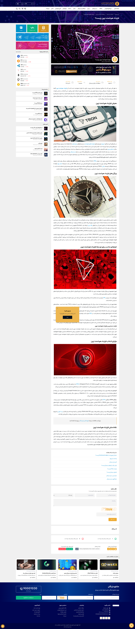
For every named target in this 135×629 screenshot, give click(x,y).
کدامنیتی (65, 594)
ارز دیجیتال (73, 152)
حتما (67, 317)
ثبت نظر (112, 519)
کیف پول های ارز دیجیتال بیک (50, 573)
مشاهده (116, 577)
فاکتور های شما (37, 612)
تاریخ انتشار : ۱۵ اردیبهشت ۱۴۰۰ (93, 571)
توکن (103, 166)
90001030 (30, 588)
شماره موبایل (90, 594)
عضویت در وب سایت (36, 610)
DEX (90, 314)
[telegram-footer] (109, 618)
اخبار (74, 9)
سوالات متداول (81, 608)
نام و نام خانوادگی (115, 594)
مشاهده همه (18, 51)
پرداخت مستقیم (37, 614)
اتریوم (103, 144)
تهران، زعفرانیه (105, 608)
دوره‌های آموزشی (108, 9)
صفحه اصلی (116, 9)
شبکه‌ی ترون (111, 149)
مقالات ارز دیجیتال (110, 14)
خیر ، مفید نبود (62, 549)
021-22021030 (105, 610)
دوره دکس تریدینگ (84, 421)
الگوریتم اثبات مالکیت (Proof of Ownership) (25, 573)
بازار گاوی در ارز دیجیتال (112, 479)
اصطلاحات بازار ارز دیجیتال (100, 14)
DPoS (77, 384)
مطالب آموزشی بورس (62, 608)
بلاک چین (90, 225)
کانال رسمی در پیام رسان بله (78, 616)
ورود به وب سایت (37, 608)
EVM (104, 400)
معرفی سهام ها (63, 612)
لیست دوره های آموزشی (61, 610)
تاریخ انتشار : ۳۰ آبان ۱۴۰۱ (32, 571)
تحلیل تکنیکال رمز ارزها (62, 614)
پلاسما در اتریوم (113, 459)
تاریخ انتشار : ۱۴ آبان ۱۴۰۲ (73, 571)
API (104, 298)
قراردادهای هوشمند (89, 144)
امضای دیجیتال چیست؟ (112, 472)
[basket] (22, 9)
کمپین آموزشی (58, 9)
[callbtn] (2, 626)
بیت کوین (60, 412)
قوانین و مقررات (81, 614)
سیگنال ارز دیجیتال (82, 9)
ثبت (40, 594)
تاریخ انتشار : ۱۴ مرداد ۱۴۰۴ (114, 571)
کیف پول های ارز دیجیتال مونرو (91, 573)
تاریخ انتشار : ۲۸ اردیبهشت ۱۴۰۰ (51, 571)
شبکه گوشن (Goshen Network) (70, 573)
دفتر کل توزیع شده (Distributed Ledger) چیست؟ (106, 455)
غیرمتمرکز (74, 144)
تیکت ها (38, 616)
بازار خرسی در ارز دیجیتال (111, 476)
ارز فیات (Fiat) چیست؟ (112, 469)
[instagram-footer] (103, 618)
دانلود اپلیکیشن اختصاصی (79, 610)
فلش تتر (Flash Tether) (113, 573)
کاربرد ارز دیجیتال (113, 462)
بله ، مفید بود (69, 549)
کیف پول (60, 164)
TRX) (95, 161)
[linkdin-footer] (101, 618)
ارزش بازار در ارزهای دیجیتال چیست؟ (109, 465)
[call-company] (25, 9)
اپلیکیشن (64, 9)
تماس (52, 9)
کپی (77, 549)
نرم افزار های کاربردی (80, 612)
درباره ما (47, 9)
